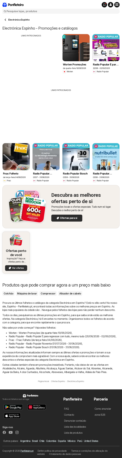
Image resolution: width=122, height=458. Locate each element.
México (72, 441)
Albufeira (40, 368)
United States (91, 441)
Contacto (69, 414)
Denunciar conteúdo (75, 420)
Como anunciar (103, 408)
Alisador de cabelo (70, 293)
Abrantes (96, 368)
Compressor (48, 293)
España (62, 441)
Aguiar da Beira (10, 372)
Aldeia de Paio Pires (95, 372)
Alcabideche (9, 368)
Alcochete (44, 372)
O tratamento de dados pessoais (65, 454)
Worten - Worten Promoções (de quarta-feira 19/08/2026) (40, 332)
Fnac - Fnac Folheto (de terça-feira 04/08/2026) (35, 340)
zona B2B (100, 414)
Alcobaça (51, 368)
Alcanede (107, 368)
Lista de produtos (73, 432)
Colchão (8, 293)
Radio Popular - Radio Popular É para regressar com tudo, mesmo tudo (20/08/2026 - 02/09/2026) (62, 336)
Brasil (35, 441)
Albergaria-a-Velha (74, 372)
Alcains (21, 368)
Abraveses (57, 372)
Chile (41, 441)
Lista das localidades (75, 426)
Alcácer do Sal (82, 368)
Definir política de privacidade (52, 450)
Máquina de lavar (27, 293)
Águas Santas (65, 368)
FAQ (66, 408)
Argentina (25, 441)
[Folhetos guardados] (104, 4)
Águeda (30, 368)
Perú (79, 441)
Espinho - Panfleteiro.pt (19, 306)
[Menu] (117, 4)
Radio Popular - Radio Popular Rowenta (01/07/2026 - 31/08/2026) (45, 343)
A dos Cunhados (29, 372)
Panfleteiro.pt (26, 450)
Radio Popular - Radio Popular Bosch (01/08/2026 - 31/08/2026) (44, 347)
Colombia (51, 441)
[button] (110, 4)
